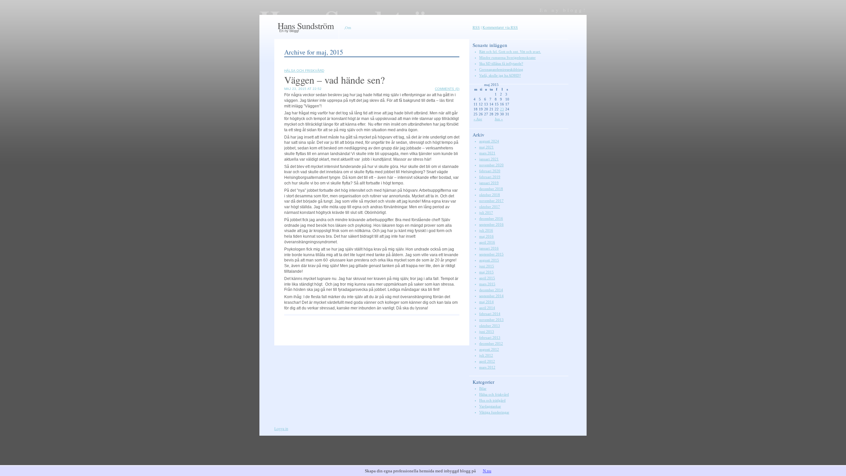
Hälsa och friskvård (304, 70)
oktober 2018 (489, 195)
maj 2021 (486, 147)
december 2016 (491, 218)
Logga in (281, 428)
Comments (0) (447, 89)
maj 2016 (486, 236)
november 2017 (491, 201)
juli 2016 (486, 230)
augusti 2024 (489, 141)
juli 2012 (486, 355)
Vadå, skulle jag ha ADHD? (500, 75)
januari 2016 (489, 248)
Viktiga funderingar (494, 412)
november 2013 (491, 320)
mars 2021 (487, 153)
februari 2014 (489, 314)
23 (502, 109)
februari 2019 (489, 177)
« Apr (478, 119)
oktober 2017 (489, 207)
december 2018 (491, 189)
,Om (347, 27)
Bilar (482, 388)
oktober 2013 (489, 326)
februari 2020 (489, 171)
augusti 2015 (489, 260)
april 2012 (487, 361)
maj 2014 (486, 302)
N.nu (487, 470)
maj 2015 (486, 272)
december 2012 (491, 343)
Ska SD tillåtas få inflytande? (501, 63)
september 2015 (491, 254)
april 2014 (487, 308)
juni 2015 (486, 266)
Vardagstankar (490, 406)
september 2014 (491, 296)
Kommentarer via (500, 27)
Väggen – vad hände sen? (334, 79)
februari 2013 (489, 337)
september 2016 (491, 224)
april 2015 (487, 278)
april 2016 (487, 242)
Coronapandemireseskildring (501, 69)
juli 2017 (486, 213)
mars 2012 (487, 367)
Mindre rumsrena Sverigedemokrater (507, 58)
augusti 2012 (489, 349)
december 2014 (491, 290)
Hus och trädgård (492, 400)
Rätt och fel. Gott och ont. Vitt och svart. (510, 52)
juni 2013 (486, 332)
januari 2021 (489, 159)
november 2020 (491, 165)
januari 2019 (489, 183)
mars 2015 (487, 284)
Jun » (499, 119)
